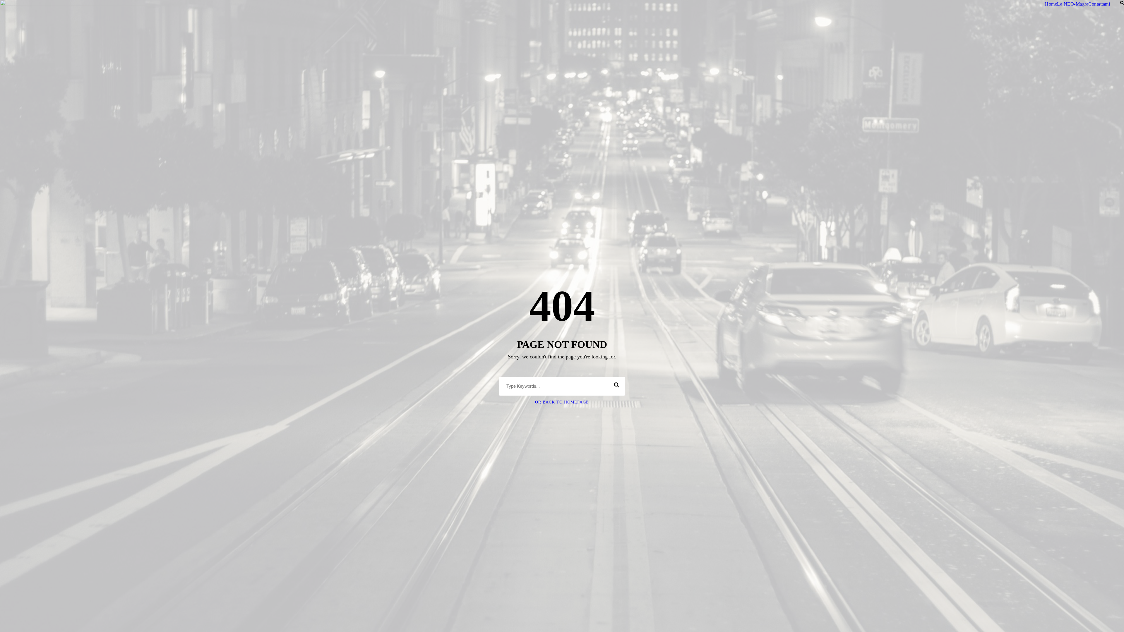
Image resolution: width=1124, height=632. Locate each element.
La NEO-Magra (1072, 3)
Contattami (1099, 3)
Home (1051, 3)
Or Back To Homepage (562, 402)
